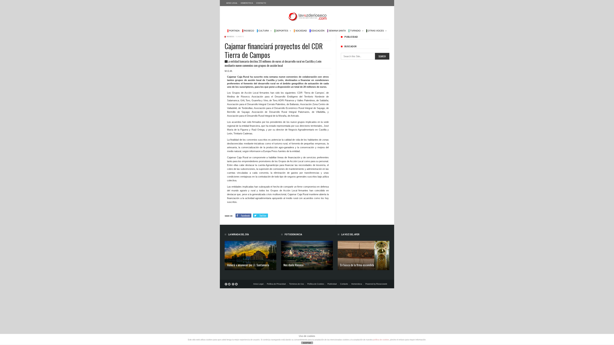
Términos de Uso (296, 284)
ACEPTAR (307, 343)
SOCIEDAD (301, 30)
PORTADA (234, 30)
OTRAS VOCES (375, 30)
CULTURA (263, 30)
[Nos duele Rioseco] (307, 255)
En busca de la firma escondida (357, 265)
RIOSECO (248, 30)
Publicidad (332, 284)
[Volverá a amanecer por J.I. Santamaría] (250, 255)
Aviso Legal (231, 3)
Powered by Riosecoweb (376, 284)
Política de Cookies (315, 284)
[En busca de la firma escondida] (363, 255)
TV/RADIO (355, 30)
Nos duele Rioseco (293, 265)
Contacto (261, 3)
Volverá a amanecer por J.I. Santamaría (248, 265)
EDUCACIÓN (317, 30)
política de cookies (381, 340)
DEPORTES (281, 30)
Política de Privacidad (276, 284)
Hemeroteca (247, 3)
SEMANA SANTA (337, 30)
